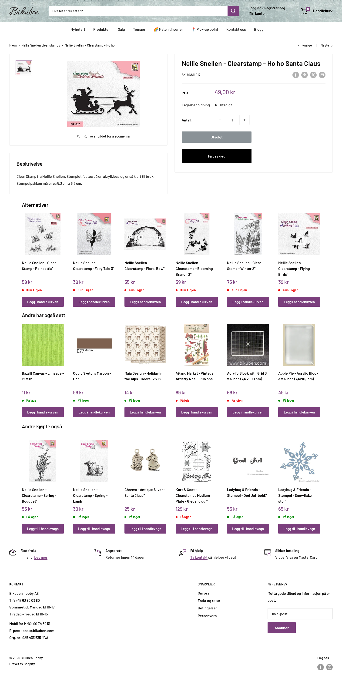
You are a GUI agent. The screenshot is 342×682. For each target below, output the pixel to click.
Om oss (204, 593)
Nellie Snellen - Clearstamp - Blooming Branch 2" (194, 268)
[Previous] (23, 255)
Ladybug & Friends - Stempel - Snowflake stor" (295, 495)
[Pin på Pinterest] (304, 74)
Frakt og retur (209, 600)
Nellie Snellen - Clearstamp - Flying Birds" (294, 268)
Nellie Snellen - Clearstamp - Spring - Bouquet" (39, 495)
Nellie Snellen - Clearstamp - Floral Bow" (144, 265)
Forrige (307, 45)
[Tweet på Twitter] (313, 74)
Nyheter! (77, 29)
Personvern (207, 615)
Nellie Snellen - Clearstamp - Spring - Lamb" (90, 495)
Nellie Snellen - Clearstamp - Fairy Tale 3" (93, 265)
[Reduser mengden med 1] (220, 120)
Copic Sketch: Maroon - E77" (92, 376)
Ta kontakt (199, 557)
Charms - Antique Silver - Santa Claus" (144, 492)
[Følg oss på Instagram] (329, 667)
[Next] (319, 255)
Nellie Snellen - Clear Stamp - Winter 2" (244, 265)
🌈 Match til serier (168, 29)
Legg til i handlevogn (43, 529)
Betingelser (207, 608)
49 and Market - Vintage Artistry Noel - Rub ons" (195, 376)
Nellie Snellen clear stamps (40, 45)
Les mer (40, 557)
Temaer (139, 29)
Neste (325, 45)
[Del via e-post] (322, 74)
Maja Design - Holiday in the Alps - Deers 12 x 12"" (144, 376)
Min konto (256, 13)
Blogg (259, 29)
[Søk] (233, 11)
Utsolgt (217, 137)
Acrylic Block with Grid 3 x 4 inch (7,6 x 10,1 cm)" (247, 376)
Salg (121, 29)
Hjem (13, 45)
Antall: (187, 120)
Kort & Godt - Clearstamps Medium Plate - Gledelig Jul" (193, 495)
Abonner (282, 627)
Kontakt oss (236, 29)
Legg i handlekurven (42, 302)
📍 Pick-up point (204, 29)
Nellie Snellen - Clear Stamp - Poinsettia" (39, 265)
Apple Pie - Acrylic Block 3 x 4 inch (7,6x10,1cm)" (298, 376)
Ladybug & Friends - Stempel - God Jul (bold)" (247, 492)
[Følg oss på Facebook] (320, 667)
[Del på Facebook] (295, 74)
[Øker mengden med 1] (244, 120)
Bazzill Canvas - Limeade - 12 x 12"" (43, 376)
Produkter (101, 29)
